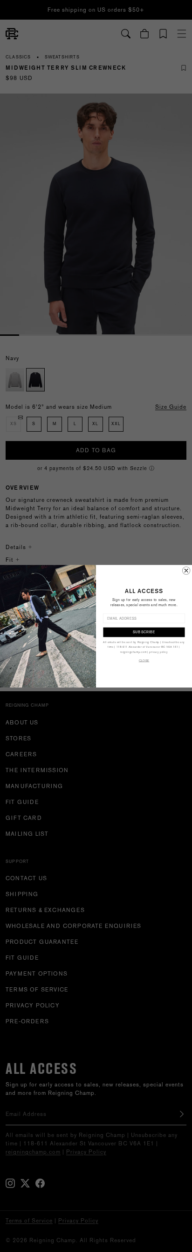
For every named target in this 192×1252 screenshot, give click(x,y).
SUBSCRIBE (144, 632)
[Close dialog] (186, 570)
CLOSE (144, 660)
